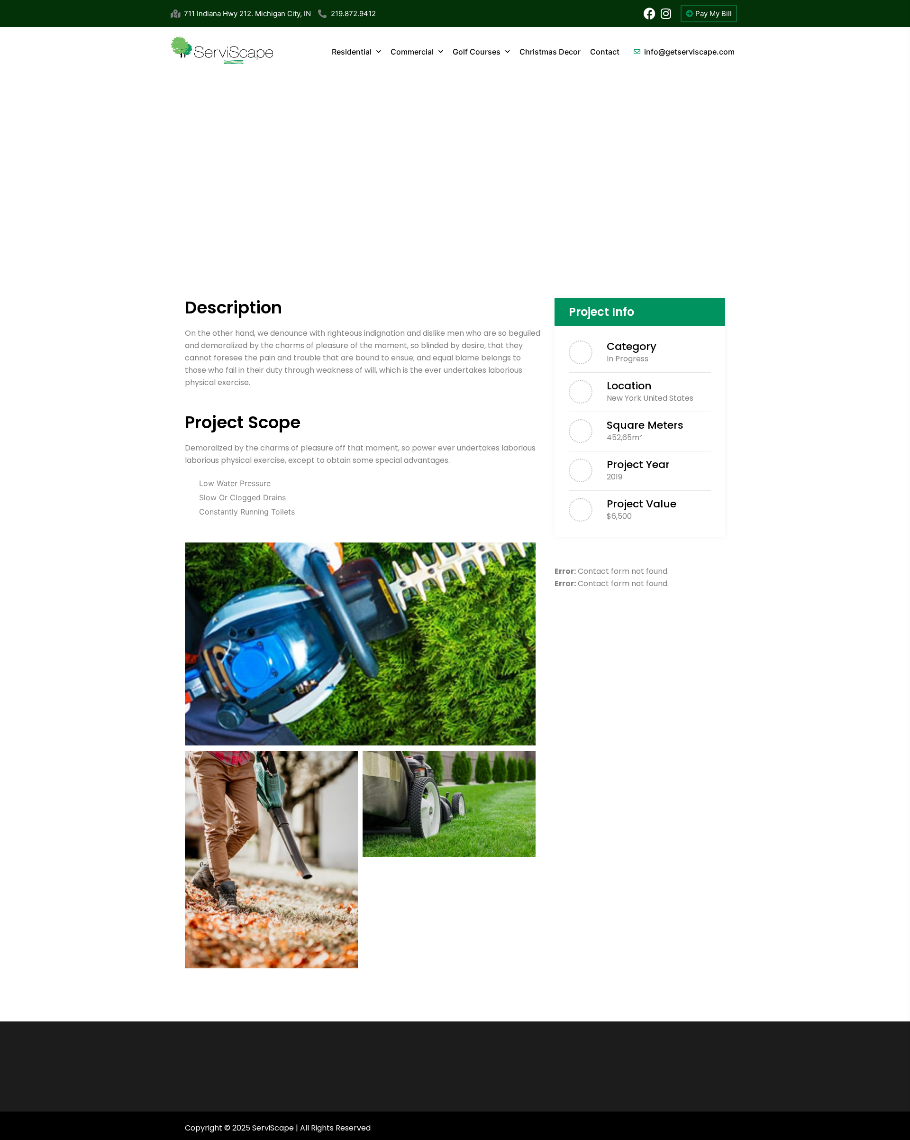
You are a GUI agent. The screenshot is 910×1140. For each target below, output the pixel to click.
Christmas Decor (550, 51)
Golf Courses (476, 51)
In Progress (627, 358)
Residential (352, 51)
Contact (604, 51)
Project (622, 225)
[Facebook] (649, 13)
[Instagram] (666, 13)
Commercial (412, 51)
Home (584, 225)
